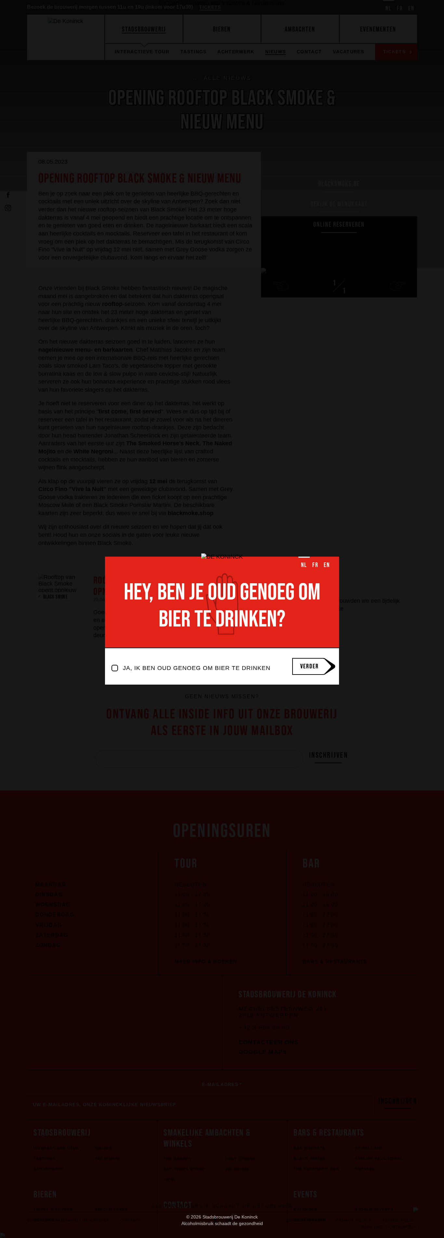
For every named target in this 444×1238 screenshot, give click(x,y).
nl (304, 564)
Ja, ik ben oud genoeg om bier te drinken (196, 668)
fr (315, 564)
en (327, 564)
